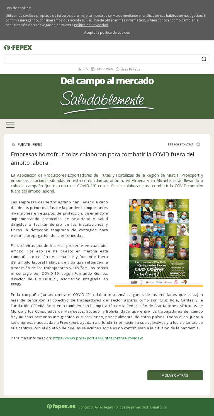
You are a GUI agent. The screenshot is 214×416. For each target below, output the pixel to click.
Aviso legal (103, 407)
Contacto (85, 407)
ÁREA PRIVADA (13, 43)
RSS (85, 69)
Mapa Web (105, 69)
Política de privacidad (131, 407)
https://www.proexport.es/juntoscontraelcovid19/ (98, 337)
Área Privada (130, 69)
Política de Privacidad (91, 25)
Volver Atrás (175, 375)
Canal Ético (158, 407)
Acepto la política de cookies (107, 32)
